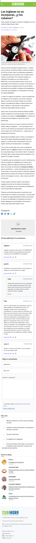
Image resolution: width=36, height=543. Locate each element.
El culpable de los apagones (14, 439)
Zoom (10, 493)
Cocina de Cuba (13, 467)
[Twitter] (5, 214)
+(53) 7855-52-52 (9, 531)
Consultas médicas (15, 484)
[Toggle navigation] (34, 4)
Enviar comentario (9, 408)
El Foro (11, 459)
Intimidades (12, 477)
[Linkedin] (8, 214)
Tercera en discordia (12, 434)
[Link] (14, 214)
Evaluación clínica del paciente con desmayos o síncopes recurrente (22, 488)
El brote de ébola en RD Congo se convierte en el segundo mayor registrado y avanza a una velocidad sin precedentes (18, 446)
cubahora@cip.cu (9, 536)
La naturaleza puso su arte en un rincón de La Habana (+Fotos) (21, 497)
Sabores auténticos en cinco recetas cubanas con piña (21, 471)
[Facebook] (2, 214)
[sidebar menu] (2, 4)
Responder (7, 257)
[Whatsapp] (11, 214)
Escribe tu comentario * (9, 377)
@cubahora (7, 533)
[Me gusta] (13, 257)
